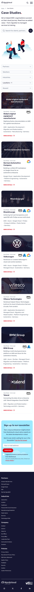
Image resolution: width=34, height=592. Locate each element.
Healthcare (4, 505)
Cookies (3, 568)
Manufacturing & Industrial (7, 510)
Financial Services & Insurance (8, 507)
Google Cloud (4, 487)
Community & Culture (6, 541)
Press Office (4, 536)
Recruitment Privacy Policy (8, 554)
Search (31, 31)
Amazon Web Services (6, 481)
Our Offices (4, 533)
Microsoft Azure (5, 484)
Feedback (3, 562)
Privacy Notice (9, 460)
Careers (3, 528)
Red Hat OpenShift (5, 492)
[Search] (27, 3)
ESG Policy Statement (6, 557)
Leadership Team (5, 539)
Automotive (4, 499)
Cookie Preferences (6, 570)
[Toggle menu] (31, 3)
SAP (2, 489)
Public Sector (4, 513)
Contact (3, 526)
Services (3, 515)
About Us (3, 531)
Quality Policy (4, 560)
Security (3, 565)
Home (2, 8)
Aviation (3, 502)
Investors (3, 544)
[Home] (6, 3)
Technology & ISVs (5, 518)
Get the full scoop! (21, 440)
